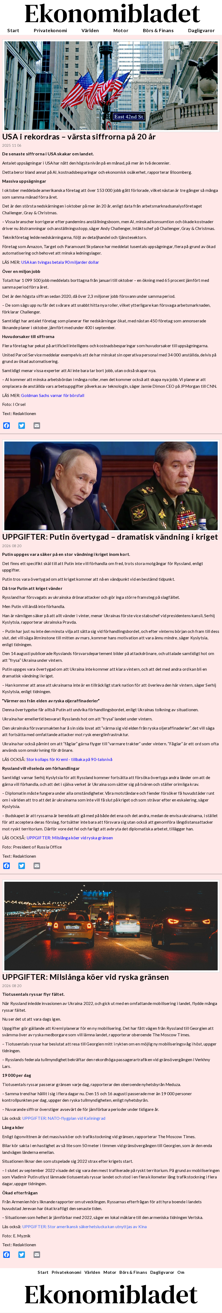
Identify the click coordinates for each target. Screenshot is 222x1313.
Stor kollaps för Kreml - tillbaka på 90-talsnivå (69, 759)
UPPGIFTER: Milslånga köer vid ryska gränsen (70, 837)
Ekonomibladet (111, 1294)
